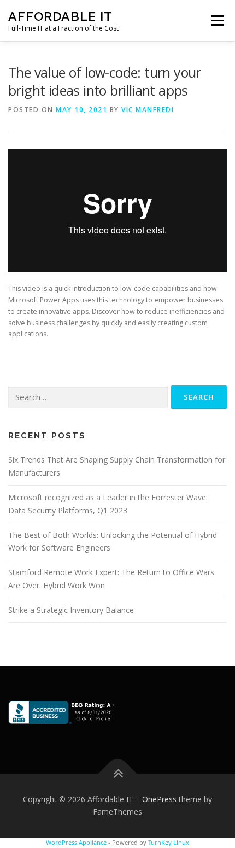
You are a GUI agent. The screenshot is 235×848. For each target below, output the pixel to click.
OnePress (159, 799)
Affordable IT (60, 16)
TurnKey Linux (168, 842)
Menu (217, 20)
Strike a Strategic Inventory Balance (71, 610)
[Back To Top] (117, 773)
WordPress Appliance (76, 842)
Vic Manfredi (147, 109)
